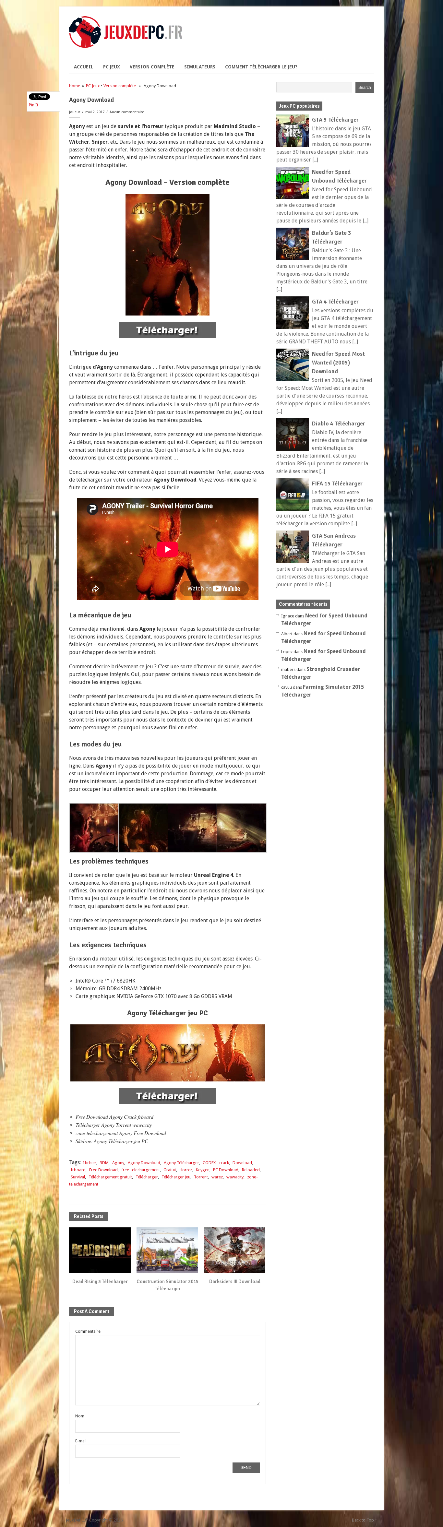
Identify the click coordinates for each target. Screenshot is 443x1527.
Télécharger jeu (176, 1177)
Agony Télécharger (181, 1162)
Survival (78, 1177)
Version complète (152, 66)
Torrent (201, 1177)
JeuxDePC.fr (77, 1520)
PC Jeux (111, 66)
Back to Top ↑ (364, 1520)
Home (74, 85)
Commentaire (88, 1331)
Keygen (203, 1169)
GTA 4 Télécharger (335, 301)
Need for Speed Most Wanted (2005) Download (338, 362)
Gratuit (169, 1169)
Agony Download (144, 1162)
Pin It (33, 104)
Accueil (83, 66)
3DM (104, 1162)
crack (224, 1162)
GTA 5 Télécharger (335, 119)
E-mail (81, 1440)
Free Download (103, 1169)
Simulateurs (199, 66)
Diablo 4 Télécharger (338, 423)
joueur (74, 112)
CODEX (209, 1162)
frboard (78, 1169)
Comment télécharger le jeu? (261, 66)
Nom (79, 1416)
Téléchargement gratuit (110, 1177)
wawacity (235, 1177)
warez (217, 1177)
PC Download (225, 1169)
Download (242, 1162)
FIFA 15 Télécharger (337, 483)
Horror (186, 1169)
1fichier (89, 1162)
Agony (118, 1162)
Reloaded (251, 1169)
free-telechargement (140, 1169)
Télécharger (147, 1177)
